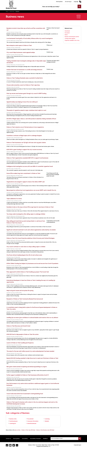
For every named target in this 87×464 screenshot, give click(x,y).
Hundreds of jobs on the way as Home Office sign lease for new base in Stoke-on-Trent (30, 207)
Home (7, 11)
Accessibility (25, 438)
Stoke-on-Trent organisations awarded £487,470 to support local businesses (27, 158)
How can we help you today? (50, 6)
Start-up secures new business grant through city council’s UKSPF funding (26, 93)
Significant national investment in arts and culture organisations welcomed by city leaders (31, 229)
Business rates (13, 418)
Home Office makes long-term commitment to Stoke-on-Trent (23, 173)
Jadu (49, 446)
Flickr (17, 445)
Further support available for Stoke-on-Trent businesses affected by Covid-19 (28, 375)
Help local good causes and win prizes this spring (20, 290)
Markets (47, 421)
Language (76, 1)
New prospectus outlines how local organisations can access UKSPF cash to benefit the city (31, 190)
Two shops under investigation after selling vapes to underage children (26, 214)
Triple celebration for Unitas (14, 198)
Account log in (68, 1)
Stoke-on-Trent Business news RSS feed (45, 430)
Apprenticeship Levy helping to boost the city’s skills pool (22, 102)
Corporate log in (77, 445)
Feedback (45, 438)
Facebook (7, 445)
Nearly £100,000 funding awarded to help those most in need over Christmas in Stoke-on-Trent (32, 358)
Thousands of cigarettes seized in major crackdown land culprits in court (26, 110)
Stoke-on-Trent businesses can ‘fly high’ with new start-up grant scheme (26, 142)
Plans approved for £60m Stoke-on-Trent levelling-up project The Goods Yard (28, 272)
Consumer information (32, 421)
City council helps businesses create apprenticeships (21, 52)
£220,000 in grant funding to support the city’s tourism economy (24, 149)
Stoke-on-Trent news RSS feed (28, 430)
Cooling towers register (70, 38)
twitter (13, 445)
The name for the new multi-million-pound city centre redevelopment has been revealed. (30, 351)
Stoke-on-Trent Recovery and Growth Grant (18, 326)
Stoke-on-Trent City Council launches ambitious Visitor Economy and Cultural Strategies (31, 238)
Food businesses (13, 421)
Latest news (12, 11)
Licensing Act (12, 423)
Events (66, 34)
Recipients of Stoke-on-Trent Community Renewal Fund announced (25, 299)
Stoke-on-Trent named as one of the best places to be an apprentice (25, 127)
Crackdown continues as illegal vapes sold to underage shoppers (24, 135)
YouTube (10, 445)
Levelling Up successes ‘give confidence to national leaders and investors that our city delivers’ (32, 317)
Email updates (59, 1)
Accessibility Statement (35, 438)
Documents (67, 32)
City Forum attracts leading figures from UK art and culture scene (24, 255)
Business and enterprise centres (72, 36)
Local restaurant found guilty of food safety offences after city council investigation (30, 38)
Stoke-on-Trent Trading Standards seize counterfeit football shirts (25, 78)
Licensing (47, 418)
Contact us (8, 438)
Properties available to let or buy (72, 40)
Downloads (67, 30)
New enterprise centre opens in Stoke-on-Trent (19, 45)
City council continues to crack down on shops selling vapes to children (26, 246)
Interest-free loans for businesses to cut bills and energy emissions (25, 69)
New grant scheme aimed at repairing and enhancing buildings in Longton (27, 366)
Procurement (30, 418)
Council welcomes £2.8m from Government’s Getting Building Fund (25, 393)
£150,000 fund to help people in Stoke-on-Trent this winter (23, 334)
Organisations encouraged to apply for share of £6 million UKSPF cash (26, 181)
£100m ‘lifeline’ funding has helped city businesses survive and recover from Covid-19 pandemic (32, 263)
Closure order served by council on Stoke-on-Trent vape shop (23, 85)
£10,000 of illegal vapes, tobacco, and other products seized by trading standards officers (31, 118)
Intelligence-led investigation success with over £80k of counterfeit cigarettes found (30, 166)
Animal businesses (31, 423)
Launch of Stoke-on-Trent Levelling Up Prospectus (20, 342)
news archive (17, 430)
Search (79, 6)
